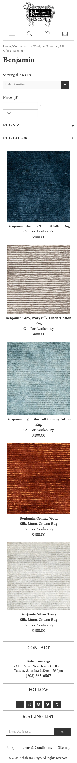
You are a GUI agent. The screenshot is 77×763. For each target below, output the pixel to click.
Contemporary (22, 46)
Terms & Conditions (36, 748)
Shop (11, 748)
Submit (62, 732)
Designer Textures (45, 46)
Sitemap (64, 748)
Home (7, 46)
